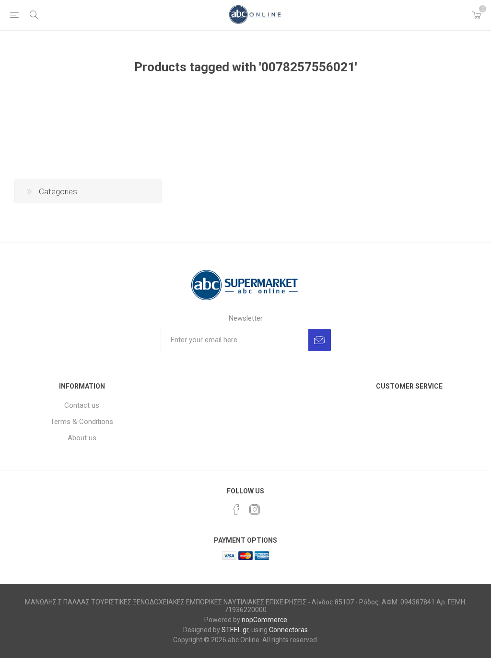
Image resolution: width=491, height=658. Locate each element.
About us (82, 438)
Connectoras (288, 630)
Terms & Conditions (81, 421)
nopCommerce (264, 620)
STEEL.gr (235, 630)
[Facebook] (236, 509)
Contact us (81, 405)
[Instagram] (254, 509)
